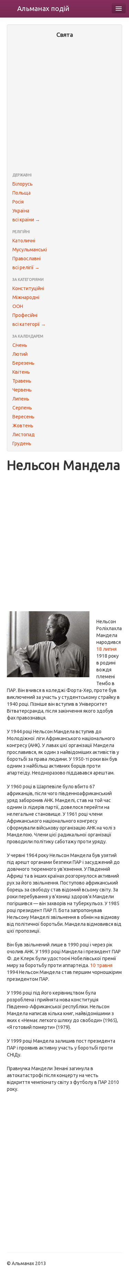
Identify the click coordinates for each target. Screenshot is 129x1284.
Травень (21, 381)
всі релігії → (26, 267)
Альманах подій (43, 8)
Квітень (21, 372)
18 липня (106, 649)
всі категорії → (29, 324)
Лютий (20, 354)
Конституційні (28, 288)
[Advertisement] (64, 106)
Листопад (23, 434)
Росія (18, 202)
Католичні (23, 240)
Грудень (21, 443)
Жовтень (22, 425)
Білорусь (22, 184)
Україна (20, 210)
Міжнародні (25, 297)
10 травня (101, 965)
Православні (26, 258)
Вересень (23, 416)
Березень (23, 363)
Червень (22, 390)
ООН (17, 306)
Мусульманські (29, 249)
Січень (19, 345)
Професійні (24, 315)
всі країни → (26, 219)
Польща (21, 193)
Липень (20, 399)
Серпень (22, 407)
